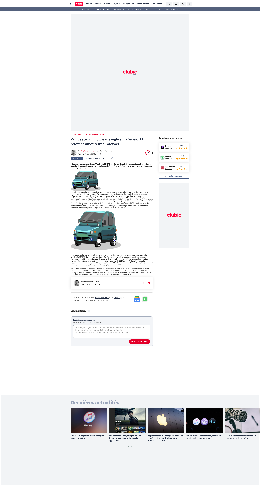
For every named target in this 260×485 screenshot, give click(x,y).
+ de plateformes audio (174, 176)
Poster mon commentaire (139, 341)
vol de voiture (120, 208)
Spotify (73, 273)
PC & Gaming (119, 9)
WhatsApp (118, 298)
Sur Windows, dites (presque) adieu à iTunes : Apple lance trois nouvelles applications (125, 438)
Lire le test (168, 148)
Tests (98, 4)
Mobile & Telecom (134, 9)
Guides (107, 4)
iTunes (102, 134)
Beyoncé (143, 192)
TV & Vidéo (149, 9)
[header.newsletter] (176, 4)
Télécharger (143, 4)
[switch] (183, 4)
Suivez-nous (77, 158)
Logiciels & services (103, 9)
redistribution (119, 273)
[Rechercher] (169, 4)
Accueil (73, 134)
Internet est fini (86, 200)
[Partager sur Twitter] (255, 474)
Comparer (157, 4)
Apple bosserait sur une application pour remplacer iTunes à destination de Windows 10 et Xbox (165, 438)
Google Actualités (102, 298)
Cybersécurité (87, 9)
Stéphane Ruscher (87, 151)
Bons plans (128, 4)
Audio (159, 9)
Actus (89, 4)
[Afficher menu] (70, 4)
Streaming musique (90, 134)
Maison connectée (171, 9)
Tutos (117, 4)
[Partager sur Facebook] (255, 467)
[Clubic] (79, 4)
